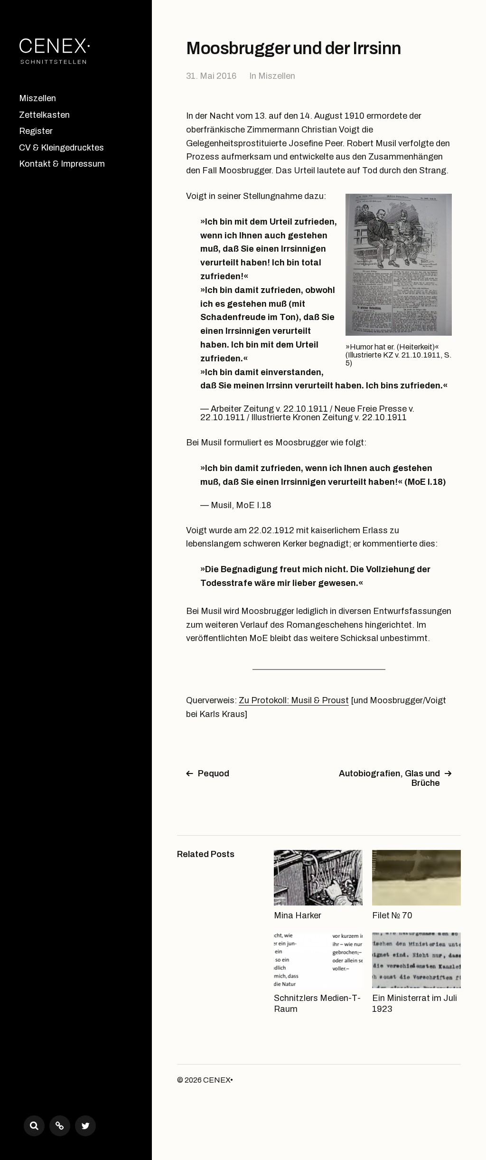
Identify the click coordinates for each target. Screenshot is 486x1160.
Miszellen (37, 98)
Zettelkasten (44, 115)
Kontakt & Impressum (62, 164)
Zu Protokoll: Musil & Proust (294, 700)
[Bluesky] (59, 1125)
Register (36, 131)
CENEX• (218, 1080)
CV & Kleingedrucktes (61, 147)
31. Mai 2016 (211, 76)
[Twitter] (85, 1125)
